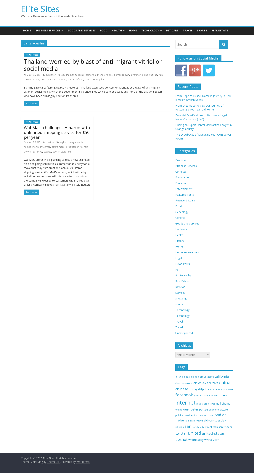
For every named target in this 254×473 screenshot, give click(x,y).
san (188, 426)
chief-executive (205, 383)
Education (181, 183)
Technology (150, 30)
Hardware (181, 229)
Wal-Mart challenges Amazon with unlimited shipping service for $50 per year (57, 132)
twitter (181, 433)
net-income (209, 403)
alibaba (186, 376)
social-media (198, 427)
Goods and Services (81, 30)
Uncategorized (184, 333)
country (193, 389)
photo (215, 409)
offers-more (58, 146)
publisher (51, 74)
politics (179, 415)
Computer (181, 171)
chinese (181, 389)
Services (180, 292)
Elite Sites (40, 9)
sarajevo (52, 79)
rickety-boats (40, 79)
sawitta (62, 79)
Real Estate (219, 30)
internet (185, 402)
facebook (184, 394)
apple (210, 376)
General (180, 217)
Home (27, 30)
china (224, 383)
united (194, 433)
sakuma (179, 426)
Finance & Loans (185, 200)
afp (178, 376)
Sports (202, 30)
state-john (98, 79)
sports (88, 79)
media (199, 404)
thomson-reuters (222, 427)
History (179, 241)
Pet (177, 269)
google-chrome (202, 395)
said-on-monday (193, 420)
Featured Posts (184, 194)
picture (224, 409)
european (227, 389)
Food (103, 30)
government (219, 395)
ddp (201, 389)
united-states (213, 433)
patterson (205, 409)
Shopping (181, 298)
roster (210, 415)
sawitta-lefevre (75, 79)
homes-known (121, 74)
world (208, 440)
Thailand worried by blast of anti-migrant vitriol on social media (93, 65)
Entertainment (183, 189)
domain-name (212, 389)
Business (180, 160)
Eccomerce (182, 177)
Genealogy (181, 212)
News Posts (32, 54)
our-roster (190, 409)
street (208, 427)
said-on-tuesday (214, 420)
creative (50, 142)
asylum (65, 74)
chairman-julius (184, 383)
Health (117, 30)
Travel (187, 30)
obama (226, 403)
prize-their (201, 415)
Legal (178, 258)
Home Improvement (187, 252)
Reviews (180, 287)
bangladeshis (77, 74)
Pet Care (172, 30)
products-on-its (74, 146)
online (178, 409)
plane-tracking (149, 74)
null (218, 403)
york (216, 439)
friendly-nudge (105, 74)
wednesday (196, 440)
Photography (183, 275)
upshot (181, 439)
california (91, 74)
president (189, 415)
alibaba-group (198, 376)
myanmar (136, 74)
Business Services (48, 30)
